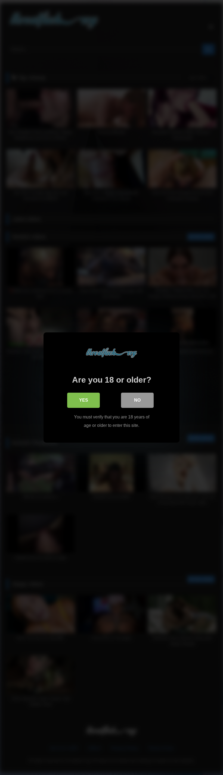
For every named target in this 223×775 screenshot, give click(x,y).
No (137, 400)
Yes (83, 400)
